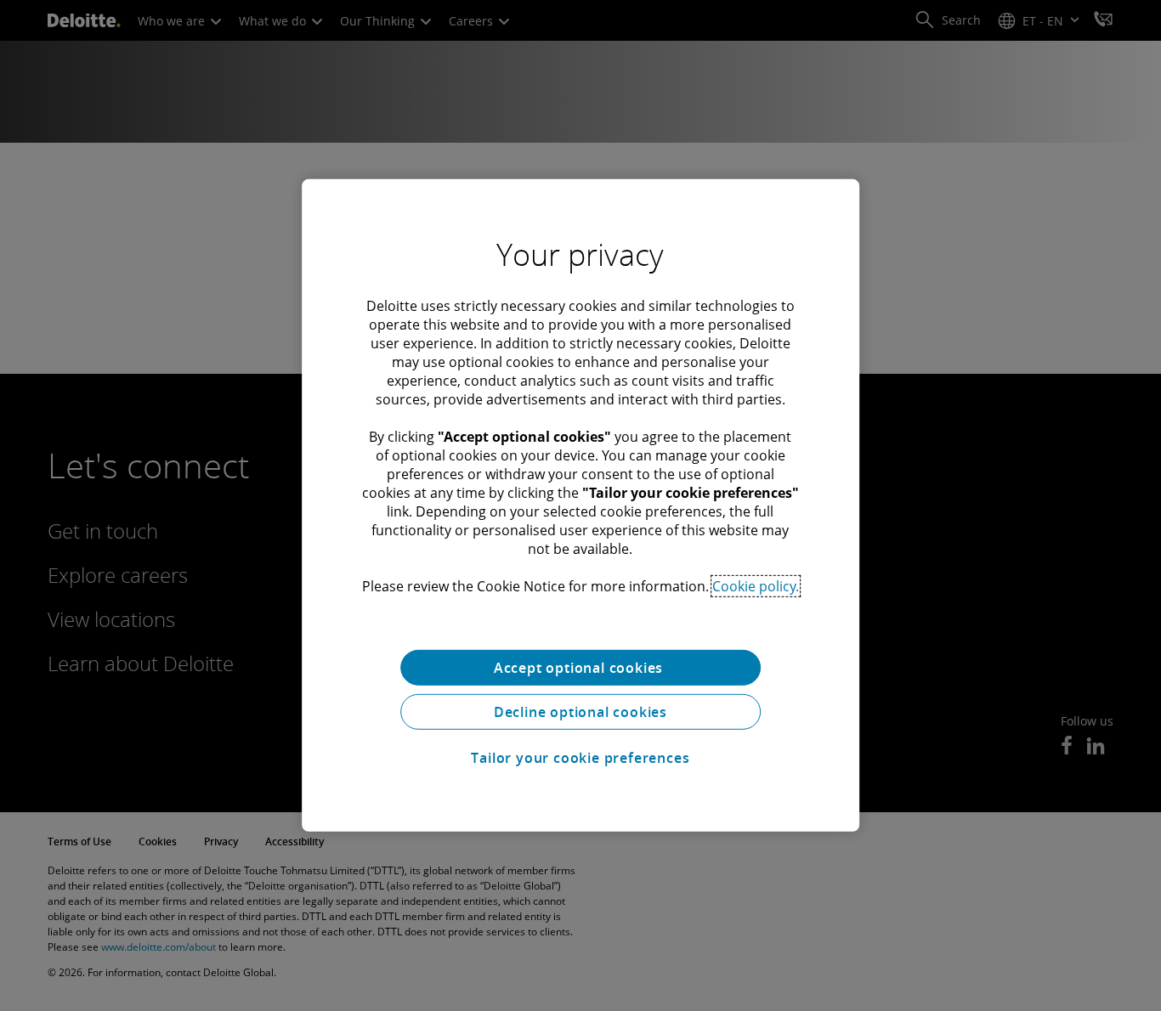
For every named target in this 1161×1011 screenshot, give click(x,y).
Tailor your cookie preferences (580, 757)
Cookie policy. (755, 586)
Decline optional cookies (580, 712)
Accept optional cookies (580, 667)
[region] (580, 505)
